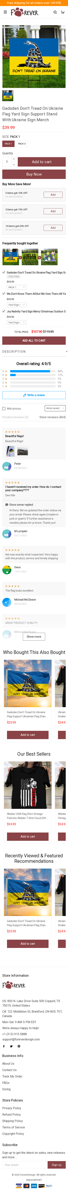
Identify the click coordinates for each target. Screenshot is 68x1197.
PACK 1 (15, 137)
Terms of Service (13, 1127)
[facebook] (5, 1046)
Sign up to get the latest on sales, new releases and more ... (33, 1155)
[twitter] (12, 1046)
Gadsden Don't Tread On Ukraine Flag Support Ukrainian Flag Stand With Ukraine (27, 715)
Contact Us (9, 1070)
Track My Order (12, 1076)
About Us (8, 1063)
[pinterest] (20, 1046)
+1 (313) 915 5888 (14, 1034)
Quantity (7, 153)
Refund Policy (11, 1114)
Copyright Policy (13, 1134)
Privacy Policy (11, 1108)
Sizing (6, 1089)
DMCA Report (34, 1180)
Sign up (57, 1164)
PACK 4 (22, 143)
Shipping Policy (12, 1121)
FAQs (5, 1083)
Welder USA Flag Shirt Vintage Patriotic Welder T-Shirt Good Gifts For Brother (27, 816)
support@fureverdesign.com (21, 1039)
